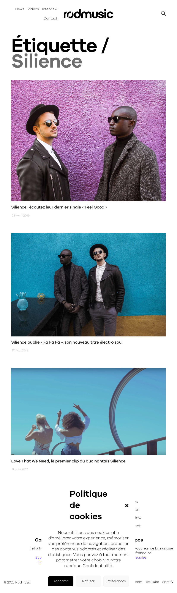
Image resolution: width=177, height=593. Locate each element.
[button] (127, 505)
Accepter (61, 581)
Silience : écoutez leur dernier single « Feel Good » (59, 207)
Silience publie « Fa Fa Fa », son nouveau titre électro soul (67, 342)
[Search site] (163, 14)
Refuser (88, 581)
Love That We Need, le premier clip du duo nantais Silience (68, 461)
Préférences (116, 581)
